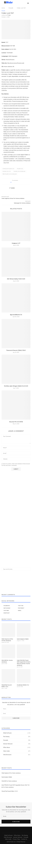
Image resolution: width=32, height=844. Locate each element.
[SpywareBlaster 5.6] (16, 298)
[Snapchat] (25, 2)
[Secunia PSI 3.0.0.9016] (16, 405)
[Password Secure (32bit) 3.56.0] (16, 333)
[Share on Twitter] (17, 182)
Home (3, 8)
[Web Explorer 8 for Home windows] (8, 630)
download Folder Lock (8, 168)
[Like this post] (13, 182)
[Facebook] (17, 2)
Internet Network (16, 744)
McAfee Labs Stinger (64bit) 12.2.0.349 (16, 386)
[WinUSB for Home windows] (8, 651)
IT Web (9, 15)
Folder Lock (20, 168)
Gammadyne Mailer (23, 639)
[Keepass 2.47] (16, 226)
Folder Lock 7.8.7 (7, 171)
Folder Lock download (19, 171)
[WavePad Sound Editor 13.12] (8, 676)
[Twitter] (19, 2)
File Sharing (16, 736)
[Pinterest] (22, 2)
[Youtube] (24, 2)
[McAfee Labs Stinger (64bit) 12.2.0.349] (16, 369)
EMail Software (16, 733)
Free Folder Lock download (10, 174)
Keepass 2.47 (16, 243)
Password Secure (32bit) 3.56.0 (16, 350)
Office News (16, 747)
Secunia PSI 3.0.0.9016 (16, 422)
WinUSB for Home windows (7, 661)
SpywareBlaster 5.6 (16, 314)
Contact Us (24, 839)
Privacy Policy (16, 839)
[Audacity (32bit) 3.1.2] (23, 676)
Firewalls (11, 8)
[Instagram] (20, 2)
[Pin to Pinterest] (19, 182)
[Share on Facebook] (16, 182)
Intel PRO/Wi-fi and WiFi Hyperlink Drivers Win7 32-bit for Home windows (23, 663)
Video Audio (16, 751)
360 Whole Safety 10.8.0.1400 (16, 279)
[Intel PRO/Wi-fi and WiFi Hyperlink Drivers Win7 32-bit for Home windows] (23, 651)
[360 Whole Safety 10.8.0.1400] (16, 262)
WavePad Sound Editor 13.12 (7, 685)
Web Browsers (16, 754)
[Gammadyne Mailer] (23, 630)
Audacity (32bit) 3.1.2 (23, 685)
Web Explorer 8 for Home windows (7, 639)
